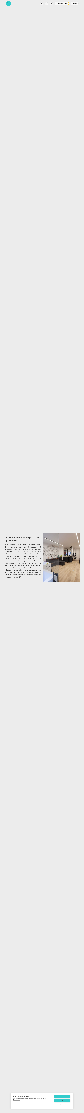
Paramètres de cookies (62, 1105)
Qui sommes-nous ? (62, 3)
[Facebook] (41, 3)
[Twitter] (51, 3)
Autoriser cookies (62, 1097)
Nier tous (62, 1100)
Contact (74, 3)
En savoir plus (16, 1099)
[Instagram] (46, 3)
